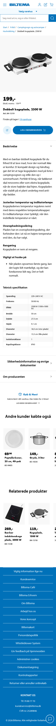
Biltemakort (28, 627)
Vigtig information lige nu (28, 571)
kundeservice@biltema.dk (28, 705)
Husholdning (8, 31)
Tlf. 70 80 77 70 (28, 700)
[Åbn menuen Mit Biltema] (40, 4)
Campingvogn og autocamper (31, 27)
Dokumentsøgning (28, 667)
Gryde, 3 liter (37, 457)
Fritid (12, 27)
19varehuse (26, 119)
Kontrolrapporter (28, 675)
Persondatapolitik (28, 635)
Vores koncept (28, 619)
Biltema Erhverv (28, 595)
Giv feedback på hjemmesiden (28, 651)
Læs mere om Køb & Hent (26, 403)
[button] (28, 11)
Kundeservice (28, 579)
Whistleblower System (28, 643)
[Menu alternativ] (5, 5)
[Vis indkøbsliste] (46, 4)
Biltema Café (28, 587)
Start (5, 27)
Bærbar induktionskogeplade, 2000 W (13, 536)
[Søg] (52, 18)
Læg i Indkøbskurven (31, 130)
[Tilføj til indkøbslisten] (7, 130)
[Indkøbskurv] (52, 4)
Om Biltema (28, 603)
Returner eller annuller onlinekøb (28, 683)
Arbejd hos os (28, 611)
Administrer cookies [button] (28, 659)
